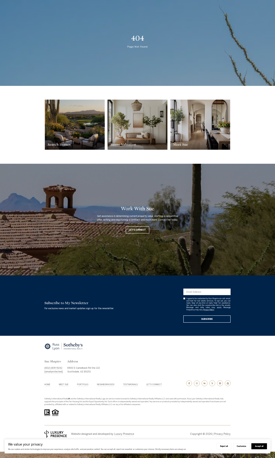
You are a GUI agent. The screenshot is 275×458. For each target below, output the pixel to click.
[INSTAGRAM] (197, 383)
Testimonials (130, 384)
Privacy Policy (208, 310)
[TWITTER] (212, 383)
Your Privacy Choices (137, 455)
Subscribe (207, 319)
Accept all (259, 446)
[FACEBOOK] (189, 383)
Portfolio (82, 384)
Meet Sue (63, 384)
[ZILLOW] (228, 383)
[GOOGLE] (220, 383)
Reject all (224, 446)
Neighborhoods (105, 384)
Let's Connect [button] (137, 230)
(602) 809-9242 (53, 368)
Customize (241, 446)
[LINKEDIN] (204, 383)
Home (47, 384)
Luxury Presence (124, 433)
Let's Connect (154, 384)
